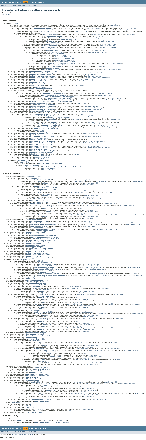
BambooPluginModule (92, 264)
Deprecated (33, 2)
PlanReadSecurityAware (67, 39)
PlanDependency (110, 127)
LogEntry (76, 154)
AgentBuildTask (89, 221)
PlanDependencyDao (103, 95)
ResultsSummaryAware (54, 49)
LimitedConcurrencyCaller (93, 136)
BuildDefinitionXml (93, 124)
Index (40, 2)
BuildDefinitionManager (93, 106)
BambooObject (85, 114)
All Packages (6, 14)
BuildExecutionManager (93, 109)
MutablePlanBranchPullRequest (94, 143)
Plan (47, 120)
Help (44, 2)
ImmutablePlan (115, 119)
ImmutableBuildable (91, 183)
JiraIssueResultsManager (91, 133)
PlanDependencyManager (93, 151)
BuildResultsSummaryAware (99, 52)
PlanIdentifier (119, 294)
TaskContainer (92, 211)
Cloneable (56, 112)
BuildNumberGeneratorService (99, 77)
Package (11, 2)
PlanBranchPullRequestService (98, 147)
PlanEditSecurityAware (108, 46)
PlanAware (96, 34)
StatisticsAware (55, 42)
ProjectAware (129, 34)
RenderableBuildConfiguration (107, 229)
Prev (2, 5)
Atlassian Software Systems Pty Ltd (22, 434)
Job (117, 122)
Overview (4, 2)
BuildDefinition (83, 103)
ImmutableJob (88, 184)
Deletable (77, 181)
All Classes (33, 5)
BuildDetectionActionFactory (96, 73)
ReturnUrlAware (81, 31)
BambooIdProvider (81, 348)
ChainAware (100, 66)
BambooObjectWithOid (79, 192)
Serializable (115, 25)
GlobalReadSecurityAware (56, 30)
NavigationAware (44, 31)
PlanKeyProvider (110, 204)
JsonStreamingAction (124, 30)
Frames (14, 5)
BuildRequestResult (86, 81)
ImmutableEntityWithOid (128, 205)
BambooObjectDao (106, 93)
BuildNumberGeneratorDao (94, 76)
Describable (102, 181)
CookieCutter (78, 85)
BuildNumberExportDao (111, 100)
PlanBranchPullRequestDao (94, 141)
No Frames (21, 5)
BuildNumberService (87, 79)
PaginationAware (116, 63)
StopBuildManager (87, 111)
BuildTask (92, 223)
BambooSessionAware (94, 28)
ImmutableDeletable (86, 191)
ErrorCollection (131, 28)
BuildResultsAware (56, 52)
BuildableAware (102, 36)
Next (6, 5)
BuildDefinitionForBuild (104, 125)
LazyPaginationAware (100, 38)
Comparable (76, 119)
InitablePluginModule (99, 399)
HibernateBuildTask (129, 223)
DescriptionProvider (77, 204)
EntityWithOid (90, 116)
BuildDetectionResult (88, 74)
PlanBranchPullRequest (90, 146)
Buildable (91, 122)
